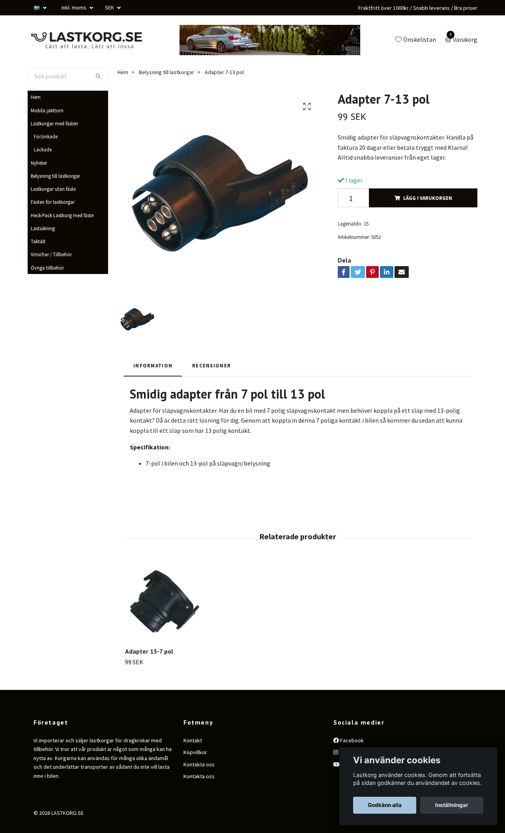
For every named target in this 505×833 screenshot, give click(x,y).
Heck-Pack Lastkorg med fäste (62, 267)
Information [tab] (152, 417)
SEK (110, 7)
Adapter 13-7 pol (149, 703)
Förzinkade (46, 188)
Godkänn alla (385, 805)
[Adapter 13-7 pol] (164, 653)
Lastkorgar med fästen (54, 175)
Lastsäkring (43, 280)
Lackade (43, 201)
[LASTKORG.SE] (166, 50)
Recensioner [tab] (211, 417)
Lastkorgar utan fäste (53, 240)
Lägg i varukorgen (427, 249)
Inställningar (451, 805)
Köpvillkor (195, 803)
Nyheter (39, 214)
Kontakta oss (199, 816)
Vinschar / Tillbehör (51, 306)
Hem (36, 148)
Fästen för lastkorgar (53, 253)
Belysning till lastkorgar (55, 227)
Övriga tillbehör (47, 319)
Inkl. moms (75, 7)
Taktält (38, 293)
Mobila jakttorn (47, 162)
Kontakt (192, 792)
